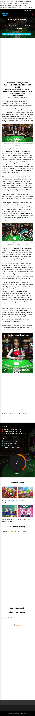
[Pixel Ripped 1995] (25, 516)
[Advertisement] (17, 59)
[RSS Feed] (22, 10)
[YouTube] (30, 10)
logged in (12, 531)
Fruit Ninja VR (22, 501)
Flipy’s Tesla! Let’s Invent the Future (8, 520)
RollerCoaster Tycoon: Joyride (9, 501)
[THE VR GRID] (5, 16)
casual (14, 413)
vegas (24, 413)
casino (9, 413)
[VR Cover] (17, 625)
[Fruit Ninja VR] (25, 498)
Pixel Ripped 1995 (24, 519)
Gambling (19, 413)
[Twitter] (25, 10)
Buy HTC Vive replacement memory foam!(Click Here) (16, 34)
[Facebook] (27, 10)
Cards (5, 413)
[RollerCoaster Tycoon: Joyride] (9, 498)
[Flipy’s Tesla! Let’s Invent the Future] (9, 516)
